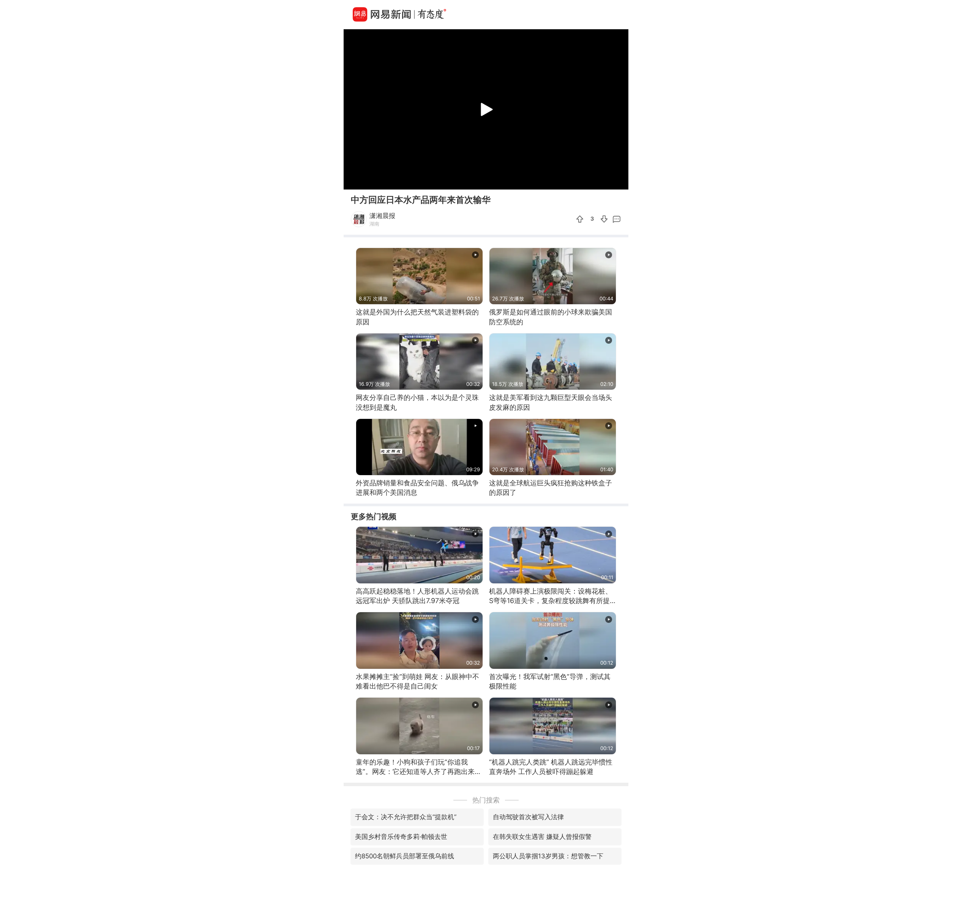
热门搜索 (486, 800)
